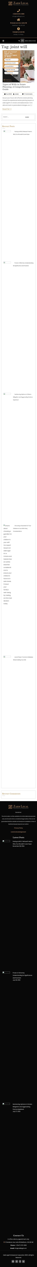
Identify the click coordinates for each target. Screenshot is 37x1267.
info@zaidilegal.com (18, 16)
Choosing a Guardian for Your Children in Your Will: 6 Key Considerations (22, 528)
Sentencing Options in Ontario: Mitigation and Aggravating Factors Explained (23, 397)
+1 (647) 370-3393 (18, 14)
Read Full (6, 109)
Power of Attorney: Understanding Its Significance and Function (22, 975)
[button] (4, 41)
